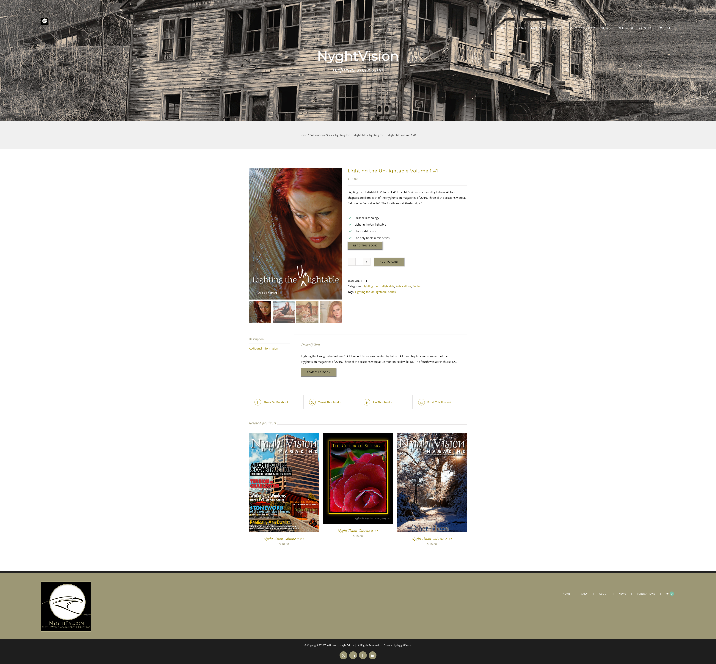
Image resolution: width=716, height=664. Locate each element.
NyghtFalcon (404, 645)
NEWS (622, 593)
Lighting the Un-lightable (378, 286)
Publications (403, 286)
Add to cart (389, 261)
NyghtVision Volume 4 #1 (432, 538)
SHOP (584, 593)
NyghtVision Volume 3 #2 (284, 538)
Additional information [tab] (263, 348)
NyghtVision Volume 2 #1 (358, 530)
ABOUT (603, 593)
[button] (669, 28)
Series (416, 286)
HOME (567, 593)
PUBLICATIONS (646, 593)
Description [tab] (256, 339)
